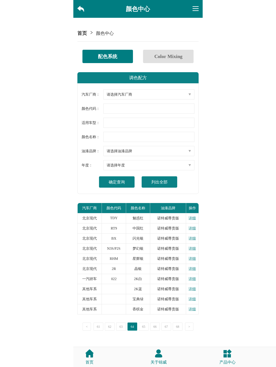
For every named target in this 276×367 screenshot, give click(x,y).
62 (109, 326)
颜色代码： (91, 109)
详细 (192, 218)
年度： (87, 165)
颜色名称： (91, 137)
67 (166, 326)
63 (121, 326)
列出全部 (159, 182)
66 (155, 326)
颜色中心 (105, 33)
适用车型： (91, 123)
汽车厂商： (91, 94)
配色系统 (107, 56)
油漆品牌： (91, 151)
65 (143, 326)
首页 (82, 33)
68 (177, 326)
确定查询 (117, 182)
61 (98, 326)
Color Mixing (168, 56)
